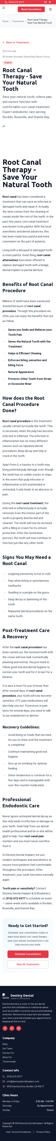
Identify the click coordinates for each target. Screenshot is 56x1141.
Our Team (7, 1048)
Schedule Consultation (28, 954)
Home (5, 21)
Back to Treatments (17, 42)
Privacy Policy (43, 1132)
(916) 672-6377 (14, 1076)
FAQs (5, 1044)
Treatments (18, 21)
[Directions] (50, 2)
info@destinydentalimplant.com (23, 1081)
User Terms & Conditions (18, 1132)
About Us (7, 1057)
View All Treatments (28, 964)
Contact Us (8, 1053)
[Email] (45, 2)
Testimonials (9, 1061)
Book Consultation (31, 9)
